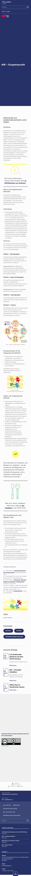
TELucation (6, 1)
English (8, 11)
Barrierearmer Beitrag (14, 636)
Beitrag (8, 630)
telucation (13, 786)
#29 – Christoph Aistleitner (15, 671)
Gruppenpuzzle (18, 591)
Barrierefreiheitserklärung (11, 815)
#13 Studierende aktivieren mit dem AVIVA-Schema (16, 656)
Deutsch (4, 11)
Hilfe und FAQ (7, 805)
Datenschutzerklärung (10, 808)
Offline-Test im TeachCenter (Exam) (16, 686)
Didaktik (21, 786)
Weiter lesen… (13, 665)
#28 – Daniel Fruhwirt (7, 845)
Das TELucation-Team (9, 812)
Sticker (19, 630)
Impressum (16, 805)
